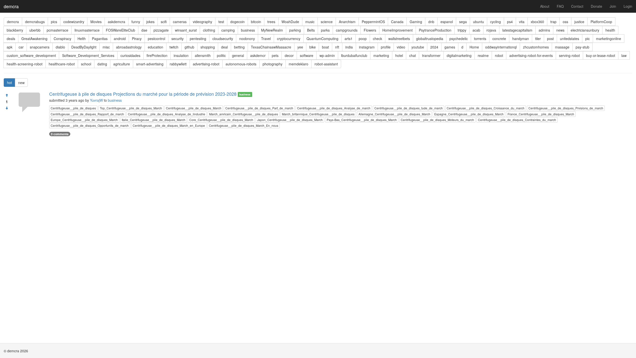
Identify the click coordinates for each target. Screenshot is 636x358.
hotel (399, 55)
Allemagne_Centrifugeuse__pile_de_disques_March (394, 114)
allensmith (203, 55)
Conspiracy (62, 38)
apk (9, 47)
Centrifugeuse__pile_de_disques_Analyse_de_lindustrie (166, 114)
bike (312, 47)
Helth (82, 38)
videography (202, 21)
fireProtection (157, 55)
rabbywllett (178, 63)
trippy (462, 30)
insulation (181, 55)
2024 (434, 47)
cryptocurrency (288, 38)
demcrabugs (35, 21)
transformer (431, 55)
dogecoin (237, 21)
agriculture (121, 63)
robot (499, 55)
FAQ (560, 6)
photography (272, 63)
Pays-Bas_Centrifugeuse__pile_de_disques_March (362, 120)
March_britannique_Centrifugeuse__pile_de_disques (318, 114)
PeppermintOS (373, 21)
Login (628, 6)
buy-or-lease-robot (600, 55)
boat (325, 47)
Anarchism (347, 21)
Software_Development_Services (88, 55)
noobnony (247, 38)
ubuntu (478, 21)
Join (613, 6)
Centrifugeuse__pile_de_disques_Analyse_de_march (333, 108)
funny (135, 21)
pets (275, 55)
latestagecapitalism (517, 30)
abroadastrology (129, 47)
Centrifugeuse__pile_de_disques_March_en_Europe (169, 125)
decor (289, 55)
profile (386, 47)
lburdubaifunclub (354, 55)
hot (9, 82)
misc (106, 47)
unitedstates (569, 38)
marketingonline (608, 38)
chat (412, 55)
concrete (499, 38)
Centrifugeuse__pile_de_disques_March (193, 108)
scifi (164, 21)
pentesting (198, 38)
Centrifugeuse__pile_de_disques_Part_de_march (259, 108)
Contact (577, 6)
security (177, 38)
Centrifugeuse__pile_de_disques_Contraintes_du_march (517, 120)
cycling (495, 21)
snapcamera (39, 47)
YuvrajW (96, 100)
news (560, 30)
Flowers (370, 30)
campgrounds (347, 30)
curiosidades (130, 55)
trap (553, 21)
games (449, 47)
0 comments (60, 134)
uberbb (34, 30)
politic (221, 55)
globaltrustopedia (429, 38)
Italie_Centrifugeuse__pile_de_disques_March (153, 120)
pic (587, 38)
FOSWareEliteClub (120, 30)
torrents (480, 38)
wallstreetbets (399, 38)
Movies (96, 21)
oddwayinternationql (501, 47)
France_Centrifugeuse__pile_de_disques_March (541, 114)
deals (11, 38)
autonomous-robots (241, 63)
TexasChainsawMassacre (271, 47)
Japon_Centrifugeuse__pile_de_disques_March (290, 120)
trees (271, 21)
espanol (446, 21)
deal (224, 47)
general (238, 55)
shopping (207, 47)
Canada (397, 21)
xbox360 (537, 21)
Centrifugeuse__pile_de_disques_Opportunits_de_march (90, 125)
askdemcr (258, 55)
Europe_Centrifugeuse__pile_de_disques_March (84, 120)
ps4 (510, 21)
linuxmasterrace (87, 30)
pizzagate (161, 30)
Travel (266, 38)
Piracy (137, 38)
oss (565, 21)
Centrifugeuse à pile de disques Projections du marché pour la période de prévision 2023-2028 (143, 93)
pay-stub (582, 47)
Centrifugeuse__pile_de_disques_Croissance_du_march (485, 108)
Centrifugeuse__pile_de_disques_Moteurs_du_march (437, 120)
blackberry (15, 30)
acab (476, 30)
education (155, 47)
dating (102, 63)
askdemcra (116, 21)
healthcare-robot (62, 63)
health (610, 30)
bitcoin (256, 21)
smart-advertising (149, 63)
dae (144, 30)
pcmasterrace (57, 30)
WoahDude (290, 21)
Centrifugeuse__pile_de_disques (73, 108)
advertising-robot (206, 63)
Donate (596, 6)
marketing (381, 55)
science (327, 21)
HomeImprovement (397, 30)
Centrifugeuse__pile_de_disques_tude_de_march (408, 108)
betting (239, 47)
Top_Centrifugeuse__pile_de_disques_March (131, 108)
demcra (11, 6)
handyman (520, 38)
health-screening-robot (24, 63)
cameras (180, 21)
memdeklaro (298, 63)
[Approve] (6, 95)
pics (54, 21)
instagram (367, 47)
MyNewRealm (272, 30)
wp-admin (327, 55)
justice (579, 21)
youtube (417, 47)
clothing (209, 30)
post (550, 38)
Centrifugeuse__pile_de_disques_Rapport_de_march (87, 114)
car (21, 47)
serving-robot (569, 55)
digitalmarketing (459, 55)
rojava (491, 30)
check (377, 38)
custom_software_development (31, 55)
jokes (150, 21)
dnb (431, 21)
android (120, 38)
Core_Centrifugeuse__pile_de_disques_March (221, 120)
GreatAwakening (34, 38)
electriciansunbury (585, 30)
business (248, 30)
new (21, 82)
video (401, 47)
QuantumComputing (322, 38)
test (221, 21)
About (544, 6)
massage (562, 47)
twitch (173, 47)
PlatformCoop (601, 21)
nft (337, 47)
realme (483, 55)
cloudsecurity (222, 38)
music (310, 21)
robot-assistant (326, 63)
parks (325, 30)
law (624, 55)
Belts (311, 30)
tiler (538, 38)
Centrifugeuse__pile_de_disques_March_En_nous (243, 125)
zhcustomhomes (536, 47)
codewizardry (73, 21)
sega (463, 21)
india (349, 47)
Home (474, 47)
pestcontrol (156, 38)
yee (300, 47)
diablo (60, 47)
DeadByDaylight (83, 47)
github (189, 47)
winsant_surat (186, 30)
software (306, 55)
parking (295, 30)
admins (544, 30)
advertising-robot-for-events (531, 55)
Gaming (416, 21)
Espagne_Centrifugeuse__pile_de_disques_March (469, 114)
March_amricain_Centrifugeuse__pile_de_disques (243, 114)
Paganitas (100, 38)
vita (521, 21)
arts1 (349, 38)
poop (363, 38)
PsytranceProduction (435, 30)
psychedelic (458, 38)
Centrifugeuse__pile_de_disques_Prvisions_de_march (565, 108)
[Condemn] (6, 108)
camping (228, 30)
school (86, 63)
